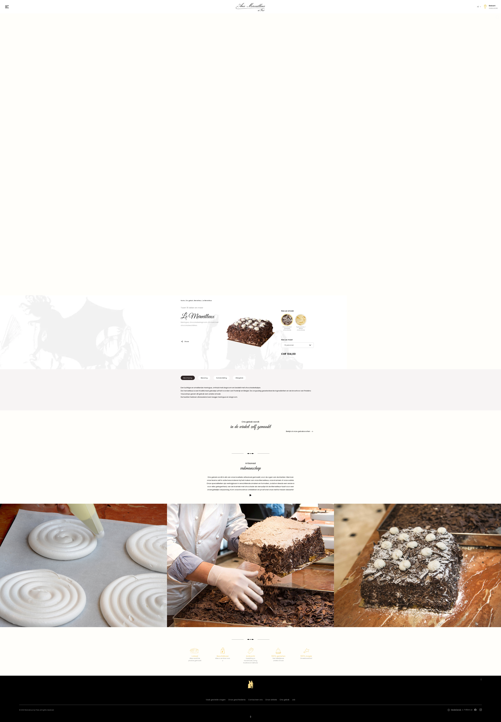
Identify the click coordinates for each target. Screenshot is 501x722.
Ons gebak (284, 699)
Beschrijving (187, 378)
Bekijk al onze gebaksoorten (298, 431)
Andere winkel (493, 8)
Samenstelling (221, 378)
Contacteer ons (255, 699)
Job (293, 699)
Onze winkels (271, 699)
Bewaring (204, 378)
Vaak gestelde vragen (216, 699)
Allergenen (239, 378)
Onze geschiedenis (237, 699)
